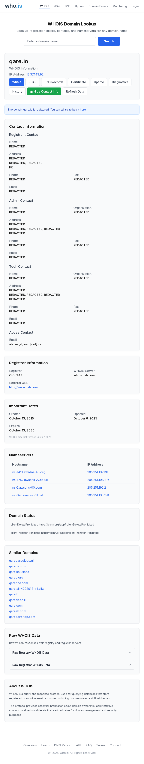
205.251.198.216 (98, 480)
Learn (45, 745)
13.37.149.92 (35, 74)
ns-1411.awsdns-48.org (28, 472)
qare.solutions (19, 572)
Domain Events (98, 6)
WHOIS (44, 6)
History (17, 91)
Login (135, 6)
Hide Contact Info (46, 91)
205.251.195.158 (98, 495)
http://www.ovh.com (23, 387)
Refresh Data (75, 91)
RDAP (57, 6)
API (78, 745)
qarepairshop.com (22, 617)
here (83, 109)
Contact (115, 745)
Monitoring (120, 6)
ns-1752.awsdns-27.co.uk (30, 480)
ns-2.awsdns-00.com (27, 487)
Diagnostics (120, 82)
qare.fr (14, 594)
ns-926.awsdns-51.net (27, 495)
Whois (16, 82)
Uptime (79, 6)
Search (109, 41)
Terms (100, 745)
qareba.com (17, 566)
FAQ (89, 745)
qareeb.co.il (17, 600)
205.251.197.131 (97, 472)
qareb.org (16, 577)
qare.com (15, 605)
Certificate (78, 82)
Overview (30, 745)
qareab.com (17, 611)
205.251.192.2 (96, 487)
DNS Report (62, 745)
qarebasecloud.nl (21, 560)
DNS (67, 6)
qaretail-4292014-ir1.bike (26, 589)
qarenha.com (18, 583)
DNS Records (53, 82)
